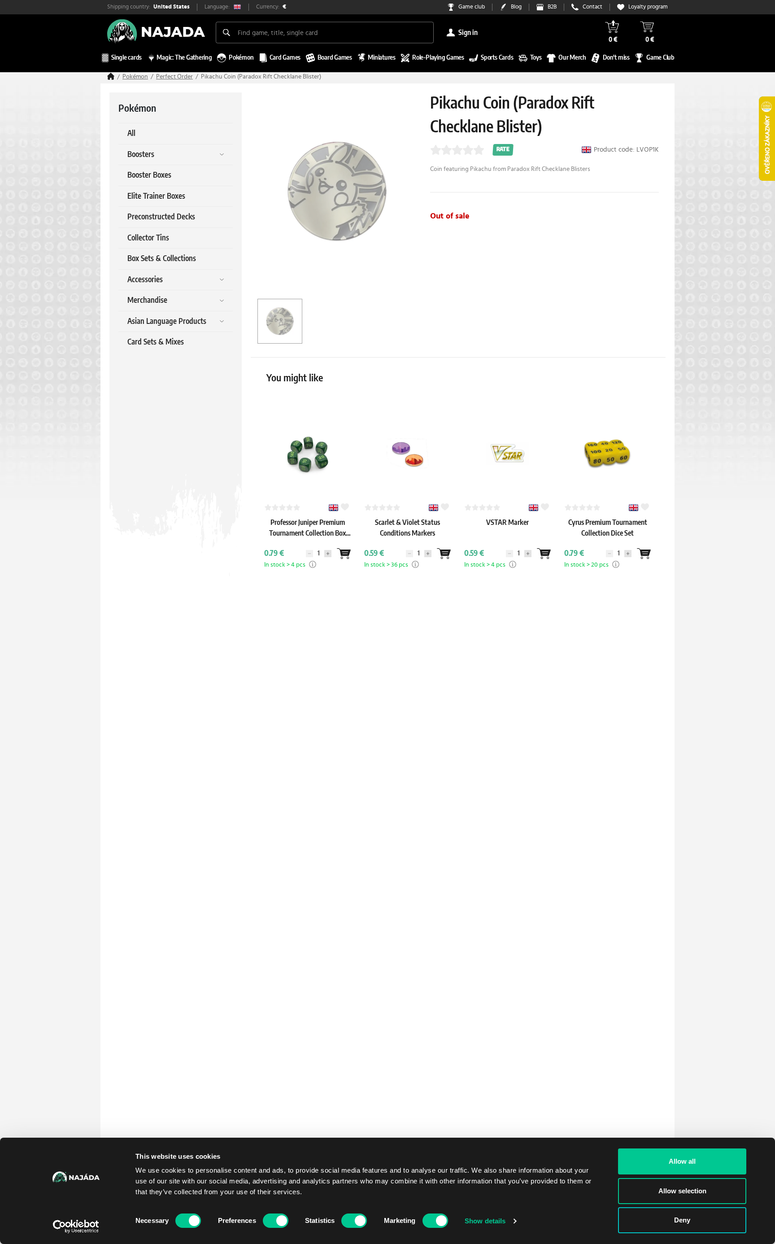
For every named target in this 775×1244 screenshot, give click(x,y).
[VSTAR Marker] (507, 531)
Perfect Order (174, 77)
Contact (592, 7)
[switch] (275, 1220)
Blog (516, 7)
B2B (552, 7)
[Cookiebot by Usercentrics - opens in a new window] (76, 1226)
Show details (485, 1221)
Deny (682, 1220)
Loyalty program (648, 7)
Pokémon (135, 77)
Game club (471, 7)
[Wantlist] (343, 553)
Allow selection (682, 1191)
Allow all (682, 1161)
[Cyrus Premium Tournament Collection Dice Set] (607, 542)
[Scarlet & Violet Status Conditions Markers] (407, 542)
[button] (312, 564)
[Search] (226, 32)
